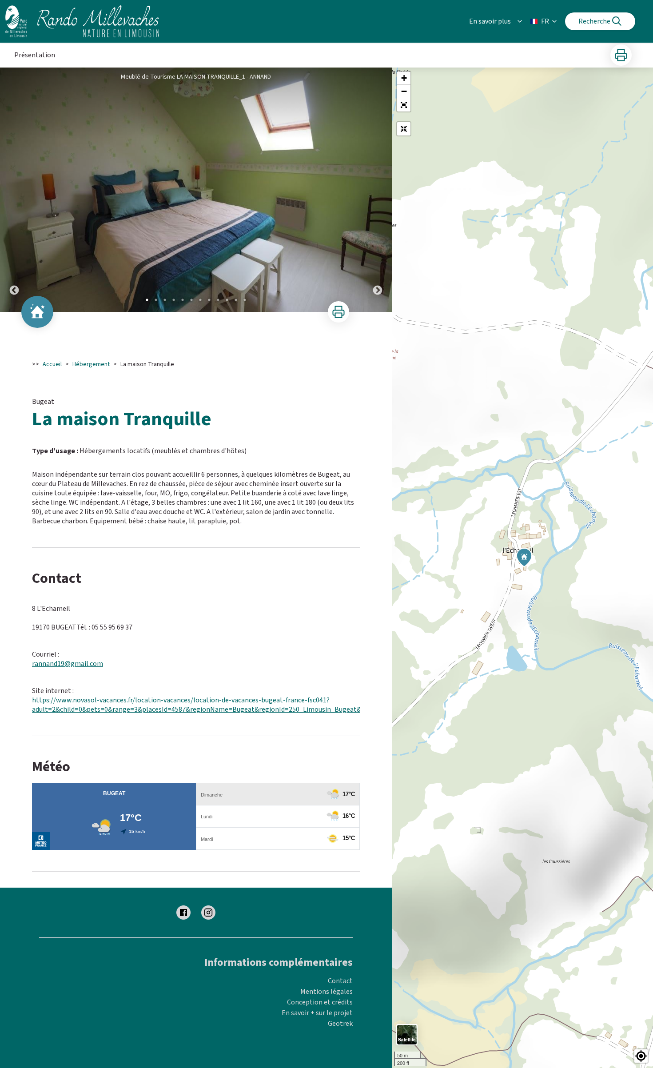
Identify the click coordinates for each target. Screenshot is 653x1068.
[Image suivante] (377, 190)
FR (545, 21)
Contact (340, 981)
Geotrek (340, 1023)
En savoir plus (490, 21)
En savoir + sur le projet (317, 1013)
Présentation (34, 55)
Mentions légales (326, 991)
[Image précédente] (14, 190)
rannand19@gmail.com (67, 664)
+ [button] (404, 78)
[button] (403, 105)
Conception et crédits (320, 1002)
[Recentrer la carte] (403, 128)
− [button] (404, 91)
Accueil (52, 364)
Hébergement (91, 364)
